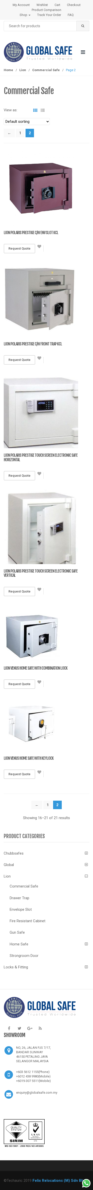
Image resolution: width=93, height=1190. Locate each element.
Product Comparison (46, 10)
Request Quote (19, 248)
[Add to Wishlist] (39, 248)
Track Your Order (49, 15)
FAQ (71, 15)
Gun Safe (17, 932)
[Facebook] (9, 1029)
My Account (21, 5)
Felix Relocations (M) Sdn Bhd (59, 1180)
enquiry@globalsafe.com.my (36, 1092)
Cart (57, 5)
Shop (24, 15)
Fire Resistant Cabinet (27, 921)
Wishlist (42, 5)
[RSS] (40, 1029)
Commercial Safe (46, 70)
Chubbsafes (14, 853)
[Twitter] (19, 1029)
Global (9, 865)
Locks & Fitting (16, 967)
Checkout (74, 5)
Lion (22, 70)
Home (8, 70)
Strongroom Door (24, 955)
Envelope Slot (21, 909)
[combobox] (46, 26)
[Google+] (30, 1029)
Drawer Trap (19, 898)
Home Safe (19, 944)
